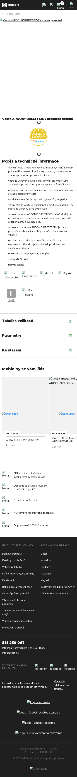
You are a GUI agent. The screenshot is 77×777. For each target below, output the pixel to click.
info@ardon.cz (10, 652)
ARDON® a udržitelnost (54, 593)
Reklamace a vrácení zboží (17, 587)
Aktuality (46, 573)
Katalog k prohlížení (13, 560)
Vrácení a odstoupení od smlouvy (62, 685)
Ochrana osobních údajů (32, 748)
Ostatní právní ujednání (15, 593)
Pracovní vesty (12, 14)
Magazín (45, 580)
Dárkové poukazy (12, 553)
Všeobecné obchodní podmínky (14, 602)
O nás (44, 553)
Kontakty (46, 560)
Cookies (53, 748)
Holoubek (46, 752)
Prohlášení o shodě (13, 627)
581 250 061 (13, 642)
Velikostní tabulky (12, 567)
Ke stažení (8, 580)
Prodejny (45, 567)
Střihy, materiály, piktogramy (18, 573)
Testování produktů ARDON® (58, 587)
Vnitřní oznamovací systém (17, 621)
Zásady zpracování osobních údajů (18, 612)
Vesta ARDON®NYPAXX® (22, 440)
